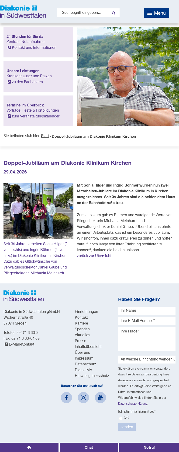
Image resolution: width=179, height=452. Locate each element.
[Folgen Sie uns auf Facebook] (66, 397)
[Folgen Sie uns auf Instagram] (83, 397)
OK (126, 418)
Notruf (149, 447)
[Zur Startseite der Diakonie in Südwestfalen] (23, 11)
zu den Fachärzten (27, 82)
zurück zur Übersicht (94, 256)
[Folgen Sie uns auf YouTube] (100, 397)
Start (45, 136)
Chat (89, 447)
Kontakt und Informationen (34, 48)
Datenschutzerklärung (132, 403)
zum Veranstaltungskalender (35, 116)
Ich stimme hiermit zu (137, 412)
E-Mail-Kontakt (21, 344)
